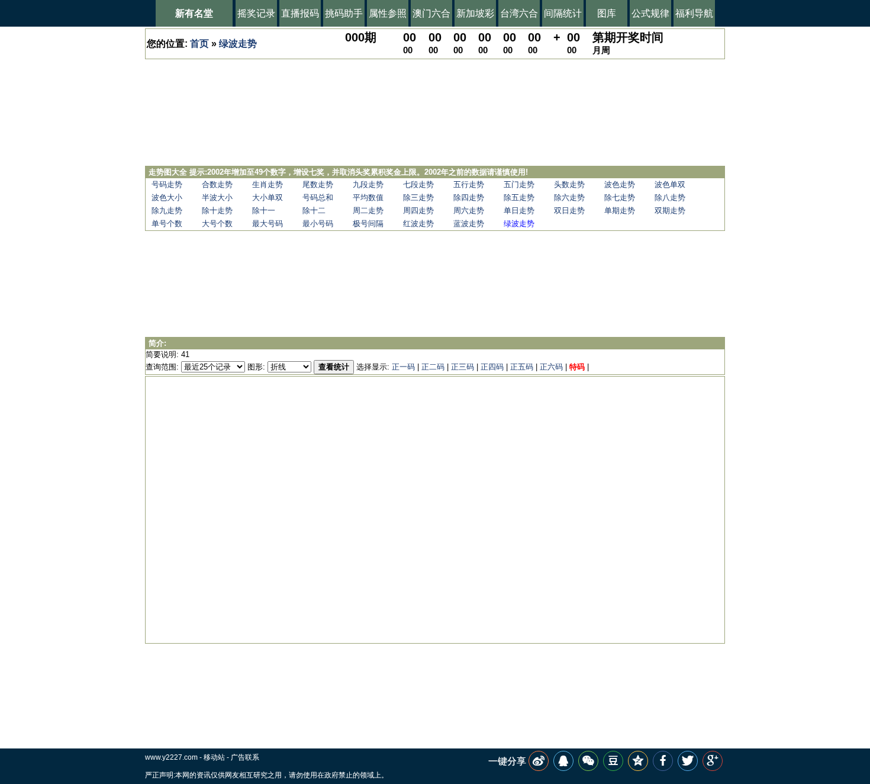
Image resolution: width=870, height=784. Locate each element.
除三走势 (418, 197)
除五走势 (519, 197)
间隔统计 (563, 13)
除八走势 (670, 197)
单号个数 (167, 223)
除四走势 (468, 197)
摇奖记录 (256, 13)
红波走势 (418, 223)
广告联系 (245, 757)
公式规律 (650, 13)
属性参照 (388, 13)
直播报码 (300, 13)
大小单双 (267, 197)
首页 (199, 43)
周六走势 (468, 210)
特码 (577, 366)
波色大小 (167, 197)
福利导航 (694, 13)
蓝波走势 (468, 223)
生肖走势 (267, 184)
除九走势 (167, 210)
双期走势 (670, 210)
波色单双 (670, 184)
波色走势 (619, 184)
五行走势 (468, 184)
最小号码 (317, 223)
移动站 (214, 757)
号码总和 (317, 197)
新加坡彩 (475, 13)
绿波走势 (238, 43)
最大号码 (267, 223)
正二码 (432, 366)
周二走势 (368, 210)
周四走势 (418, 210)
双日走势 (569, 210)
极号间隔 (368, 223)
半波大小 (217, 197)
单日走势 (519, 210)
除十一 (263, 210)
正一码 (403, 366)
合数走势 (217, 184)
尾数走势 (317, 184)
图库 (606, 13)
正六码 (551, 366)
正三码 (462, 366)
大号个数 (217, 223)
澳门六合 (431, 13)
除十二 (314, 210)
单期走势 (619, 210)
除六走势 (569, 197)
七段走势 (418, 184)
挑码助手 (344, 13)
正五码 (521, 366)
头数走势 (569, 184)
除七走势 (619, 197)
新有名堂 (194, 13)
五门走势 (519, 184)
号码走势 (167, 184)
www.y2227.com (171, 757)
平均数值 (368, 197)
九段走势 (368, 184)
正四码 (492, 366)
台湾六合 (519, 13)
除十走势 (217, 210)
